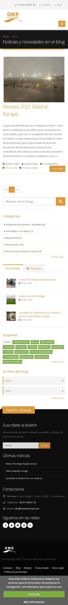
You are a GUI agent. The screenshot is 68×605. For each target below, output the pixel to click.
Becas (35, 342)
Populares (35, 268)
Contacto (46, 4)
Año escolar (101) (15, 244)
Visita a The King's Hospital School (37, 279)
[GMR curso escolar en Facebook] (5, 525)
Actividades (27, 356)
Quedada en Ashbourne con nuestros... (25, 478)
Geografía (58, 346)
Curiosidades (11, 356)
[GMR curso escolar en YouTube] (17, 525)
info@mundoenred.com (27, 508)
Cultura (32, 346)
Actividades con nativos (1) (20, 231)
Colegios (21, 346)
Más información (34, 601)
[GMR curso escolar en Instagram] (30, 525)
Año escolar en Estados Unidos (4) (24, 251)
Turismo (8, 351)
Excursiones (21, 351)
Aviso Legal (58, 567)
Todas (7, 342)
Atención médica (12, 361)
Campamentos (21, 342)
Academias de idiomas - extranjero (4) (25, 224)
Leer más (57, 168)
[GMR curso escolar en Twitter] (11, 525)
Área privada (42, 567)
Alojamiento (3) (13, 237)
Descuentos (47, 342)
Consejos (8, 346)
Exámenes (44, 346)
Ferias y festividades (41, 351)
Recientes (14, 268)
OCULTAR (34, 594)
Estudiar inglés (30, 167)
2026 (8, 380)
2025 (8, 391)
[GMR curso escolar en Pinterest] (24, 525)
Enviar (44, 445)
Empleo (28, 567)
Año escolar (11, 167)
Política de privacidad (15, 571)
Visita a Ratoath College (32, 296)
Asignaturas (42, 356)
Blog (59, 4)
